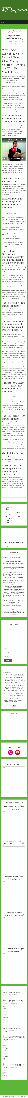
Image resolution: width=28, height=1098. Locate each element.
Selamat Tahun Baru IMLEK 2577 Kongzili (14, 567)
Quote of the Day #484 (14, 1028)
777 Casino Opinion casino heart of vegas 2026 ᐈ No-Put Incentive (16, 1065)
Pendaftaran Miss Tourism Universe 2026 (14, 808)
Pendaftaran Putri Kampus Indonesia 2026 (14, 949)
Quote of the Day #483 (14, 992)
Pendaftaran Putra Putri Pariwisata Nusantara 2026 (14, 914)
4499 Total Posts (5, 546)
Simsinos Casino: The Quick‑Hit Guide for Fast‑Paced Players (14, 601)
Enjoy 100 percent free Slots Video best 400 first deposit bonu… (16, 1002)
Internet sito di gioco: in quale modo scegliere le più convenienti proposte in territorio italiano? (14, 612)
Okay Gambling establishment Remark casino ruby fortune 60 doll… (17, 1037)
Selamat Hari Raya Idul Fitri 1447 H (14, 561)
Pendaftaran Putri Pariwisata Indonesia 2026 (14, 842)
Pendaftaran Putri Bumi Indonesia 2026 (14, 878)
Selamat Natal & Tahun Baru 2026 (14, 572)
